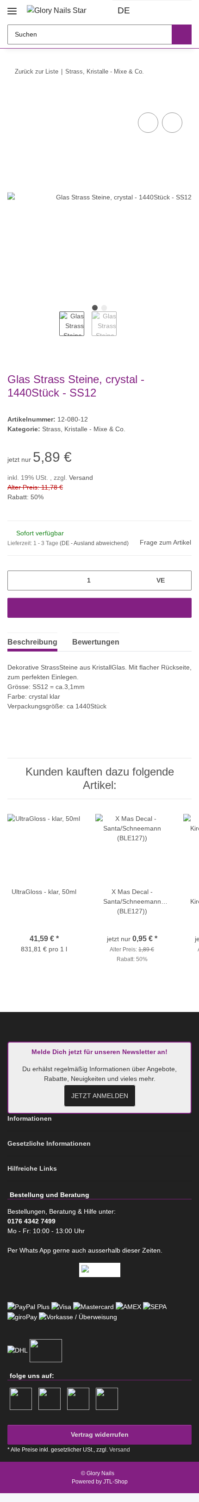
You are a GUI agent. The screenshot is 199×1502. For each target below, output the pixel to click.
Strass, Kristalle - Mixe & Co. (83, 429)
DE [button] (124, 10)
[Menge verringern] (18, 580)
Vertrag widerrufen (100, 1434)
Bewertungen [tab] (95, 642)
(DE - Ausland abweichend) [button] (94, 543)
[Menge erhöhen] (181, 580)
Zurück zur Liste (36, 71)
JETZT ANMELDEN (99, 1095)
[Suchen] (182, 34)
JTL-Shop (115, 1481)
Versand (81, 477)
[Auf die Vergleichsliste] (148, 122)
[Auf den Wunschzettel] (172, 122)
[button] (152, 10)
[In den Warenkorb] (14, 100)
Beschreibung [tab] (32, 642)
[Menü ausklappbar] (12, 7)
